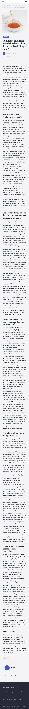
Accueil (3, 5)
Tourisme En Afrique (10, 687)
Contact (20, 699)
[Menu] (25, 1)
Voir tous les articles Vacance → (12, 676)
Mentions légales (11, 699)
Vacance (8, 5)
